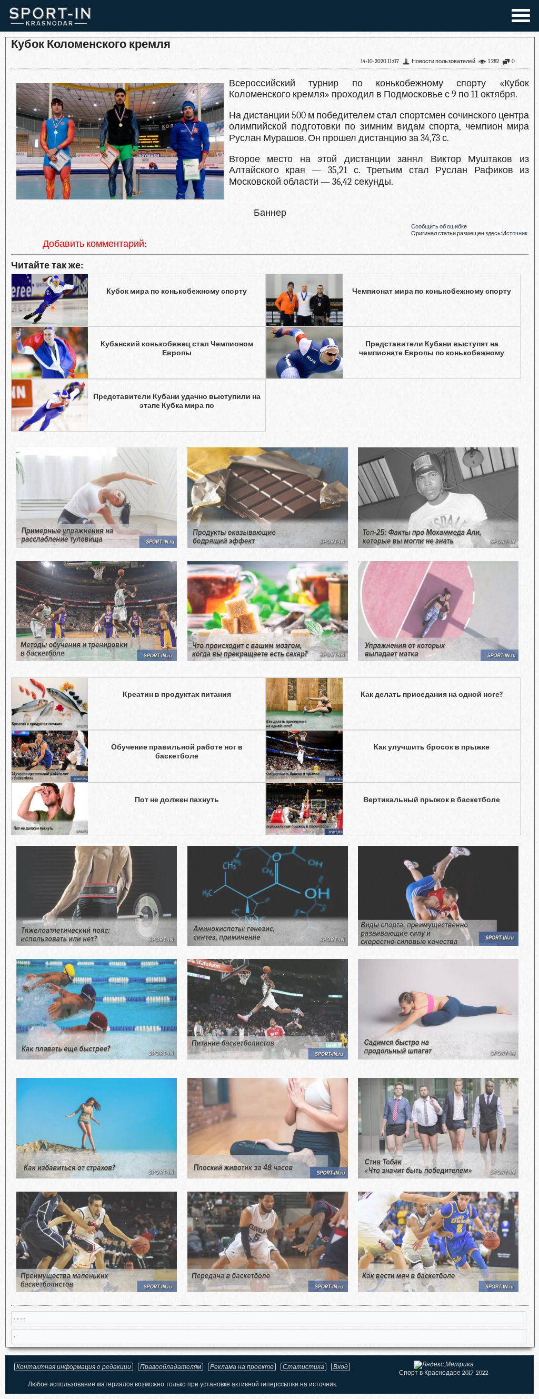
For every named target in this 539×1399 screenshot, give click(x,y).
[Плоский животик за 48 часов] (267, 1175)
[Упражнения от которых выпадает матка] (438, 658)
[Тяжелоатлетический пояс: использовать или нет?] (96, 942)
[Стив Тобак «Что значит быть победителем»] (438, 1175)
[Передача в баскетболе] (267, 1289)
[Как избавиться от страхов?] (96, 1175)
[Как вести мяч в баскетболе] (438, 1289)
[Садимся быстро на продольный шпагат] (438, 1056)
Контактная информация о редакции (73, 1367)
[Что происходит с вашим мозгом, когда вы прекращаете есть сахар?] (267, 658)
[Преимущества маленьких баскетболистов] (96, 1289)
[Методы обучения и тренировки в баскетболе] (96, 658)
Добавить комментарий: (95, 243)
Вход (340, 1367)
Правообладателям (170, 1367)
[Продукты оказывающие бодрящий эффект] (267, 545)
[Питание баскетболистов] (267, 1056)
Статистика (303, 1367)
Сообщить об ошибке (439, 226)
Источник (514, 233)
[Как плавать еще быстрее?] (96, 1056)
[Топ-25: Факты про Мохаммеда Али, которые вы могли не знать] (438, 545)
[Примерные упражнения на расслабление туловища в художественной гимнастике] (96, 545)
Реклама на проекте (242, 1367)
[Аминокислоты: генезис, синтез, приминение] (267, 942)
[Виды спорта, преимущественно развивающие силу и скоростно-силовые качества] (438, 942)
